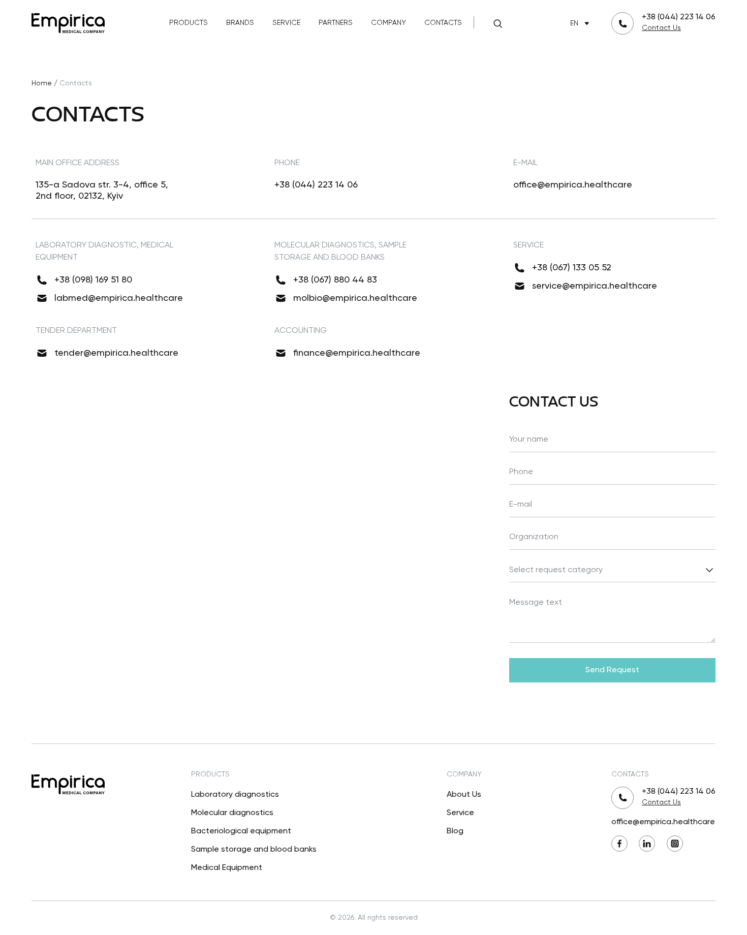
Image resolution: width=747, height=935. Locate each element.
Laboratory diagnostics (235, 795)
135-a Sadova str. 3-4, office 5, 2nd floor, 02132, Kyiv (102, 190)
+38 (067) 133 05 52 (571, 267)
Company (388, 22)
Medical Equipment (226, 868)
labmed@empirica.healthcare (118, 298)
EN (574, 23)
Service (286, 22)
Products (188, 22)
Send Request (612, 670)
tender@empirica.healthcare (116, 353)
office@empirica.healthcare (572, 185)
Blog (455, 831)
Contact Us (661, 28)
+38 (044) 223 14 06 (678, 17)
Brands (240, 22)
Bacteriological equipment (241, 831)
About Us (464, 795)
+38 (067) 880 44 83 (335, 280)
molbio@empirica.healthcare (355, 298)
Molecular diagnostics (232, 813)
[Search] (497, 23)
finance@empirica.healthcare (356, 353)
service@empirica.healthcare (594, 286)
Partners (336, 22)
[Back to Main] (68, 22)
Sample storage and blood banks (254, 850)
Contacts (443, 22)
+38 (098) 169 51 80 (93, 280)
